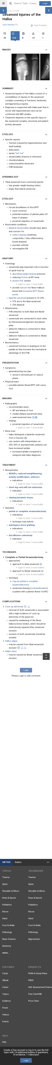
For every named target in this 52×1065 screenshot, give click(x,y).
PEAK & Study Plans (37, 973)
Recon (5, 911)
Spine (5, 884)
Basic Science (9, 939)
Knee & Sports (9, 898)
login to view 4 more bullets (31, 574)
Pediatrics (7, 904)
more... (5, 953)
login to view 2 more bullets (31, 567)
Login (45, 3)
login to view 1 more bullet (30, 284)
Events (5, 1021)
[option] (26, 67)
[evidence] (28, 606)
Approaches (34, 939)
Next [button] (48, 67)
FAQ (4, 1042)
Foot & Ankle (8, 925)
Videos (5, 1014)
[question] (25, 606)
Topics (5, 994)
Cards (5, 973)
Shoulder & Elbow (10, 891)
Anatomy (6, 946)
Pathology (7, 932)
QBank (5, 980)
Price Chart (33, 1001)
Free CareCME (35, 994)
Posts (5, 1007)
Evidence (6, 1001)
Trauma (6, 877)
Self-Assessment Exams (40, 987)
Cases (5, 987)
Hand (4, 918)
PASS (31, 980)
